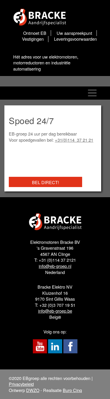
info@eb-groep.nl (55, 266)
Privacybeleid (21, 384)
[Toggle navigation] (92, 93)
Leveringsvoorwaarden (75, 39)
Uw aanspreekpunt (74, 33)
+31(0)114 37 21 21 (74, 140)
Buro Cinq (72, 390)
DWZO (32, 390)
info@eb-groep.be (55, 311)
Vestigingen (33, 39)
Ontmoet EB (34, 33)
